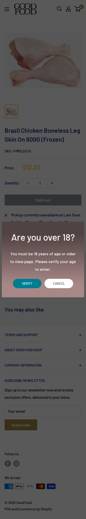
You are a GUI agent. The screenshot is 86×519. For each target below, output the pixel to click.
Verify (27, 283)
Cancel (59, 283)
